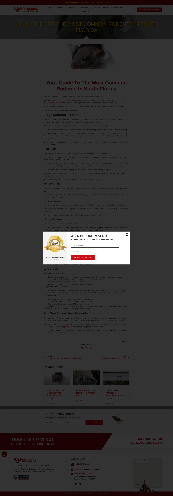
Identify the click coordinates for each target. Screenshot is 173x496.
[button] (127, 234)
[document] (86, 248)
